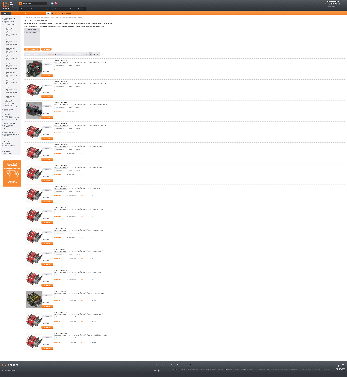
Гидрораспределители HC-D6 (12, 42)
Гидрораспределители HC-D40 (12, 62)
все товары (51, 54)
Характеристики (60, 65)
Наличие (77, 65)
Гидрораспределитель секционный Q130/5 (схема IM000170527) (78, 314)
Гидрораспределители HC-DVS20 (12, 69)
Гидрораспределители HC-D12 (12, 49)
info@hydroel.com (333, 1)
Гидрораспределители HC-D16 (12, 52)
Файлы (70, 65)
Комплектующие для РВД (10, 119)
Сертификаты (156, 364)
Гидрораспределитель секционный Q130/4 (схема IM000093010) (78, 272)
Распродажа (7, 151)
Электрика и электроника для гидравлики (11, 135)
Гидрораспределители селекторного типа (10, 25)
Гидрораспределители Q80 (12, 76)
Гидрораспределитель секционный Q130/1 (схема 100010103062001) (80, 104)
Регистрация (67, 13)
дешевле (36, 54)
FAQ (71, 9)
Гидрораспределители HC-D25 (12, 59)
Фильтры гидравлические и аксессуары (10, 113)
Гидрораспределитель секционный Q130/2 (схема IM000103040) (78, 146)
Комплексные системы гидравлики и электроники (10, 146)
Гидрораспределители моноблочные (10, 100)
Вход (55, 13)
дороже (43, 54)
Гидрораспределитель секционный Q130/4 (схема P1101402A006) (79, 293)
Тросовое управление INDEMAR (9, 140)
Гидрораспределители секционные (10, 28)
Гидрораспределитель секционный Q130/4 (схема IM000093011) (78, 251)
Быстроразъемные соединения (8, 126)
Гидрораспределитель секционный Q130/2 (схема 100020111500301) (80, 125)
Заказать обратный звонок (9, 370)
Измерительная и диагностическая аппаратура (11, 117)
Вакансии (192, 364)
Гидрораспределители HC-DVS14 (12, 66)
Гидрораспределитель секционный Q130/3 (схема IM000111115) (78, 230)
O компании (34, 9)
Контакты (80, 9)
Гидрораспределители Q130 (12, 79)
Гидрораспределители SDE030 (12, 93)
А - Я (84, 54)
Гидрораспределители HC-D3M (12, 35)
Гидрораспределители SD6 (12, 90)
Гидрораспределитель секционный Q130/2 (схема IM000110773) (78, 188)
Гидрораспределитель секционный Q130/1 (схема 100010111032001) (80, 62)
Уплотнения (7, 143)
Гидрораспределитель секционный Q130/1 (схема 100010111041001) (80, 83)
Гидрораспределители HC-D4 (12, 38)
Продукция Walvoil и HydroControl (9, 22)
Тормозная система (9, 149)
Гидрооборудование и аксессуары (9, 19)
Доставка (173, 364)
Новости (186, 364)
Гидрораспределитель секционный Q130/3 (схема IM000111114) (78, 209)
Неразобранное (8, 153)
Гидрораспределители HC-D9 (12, 45)
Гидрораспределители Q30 (12, 73)
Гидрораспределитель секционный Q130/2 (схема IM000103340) (78, 167)
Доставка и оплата (60, 9)
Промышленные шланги (10, 132)
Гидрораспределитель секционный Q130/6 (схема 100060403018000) (80, 335)
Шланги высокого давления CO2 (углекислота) (11, 129)
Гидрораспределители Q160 (12, 83)
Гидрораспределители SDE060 (12, 97)
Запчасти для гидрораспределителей (11, 106)
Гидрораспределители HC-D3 (12, 31)
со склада (60, 54)
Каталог (23, 9)
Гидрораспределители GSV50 (12, 86)
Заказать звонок (331, 6)
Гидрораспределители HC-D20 (12, 55)
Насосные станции (8, 137)
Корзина (25, 3)
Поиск (5, 13)
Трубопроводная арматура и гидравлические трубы (11, 122)
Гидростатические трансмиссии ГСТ (8, 110)
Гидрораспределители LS (11, 103)
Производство (46, 9)
